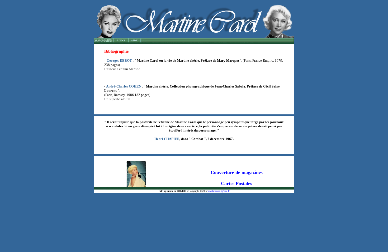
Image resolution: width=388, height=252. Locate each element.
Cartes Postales (236, 183)
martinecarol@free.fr (218, 191)
